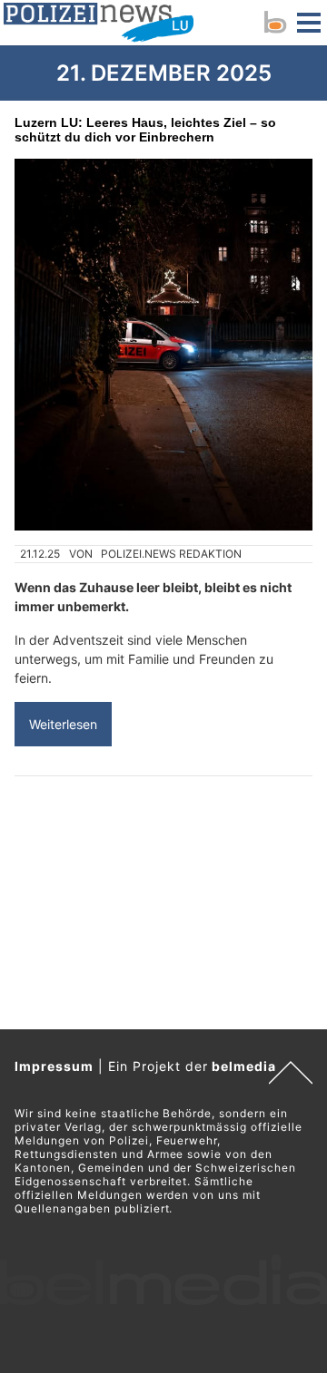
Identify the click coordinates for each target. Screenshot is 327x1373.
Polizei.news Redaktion (171, 553)
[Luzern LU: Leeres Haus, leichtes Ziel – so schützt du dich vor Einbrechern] (163, 345)
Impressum (54, 1066)
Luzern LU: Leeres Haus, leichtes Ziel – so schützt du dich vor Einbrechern (145, 129)
